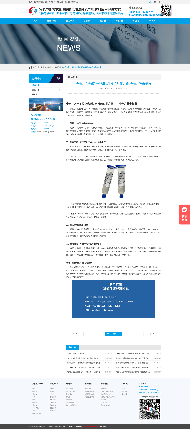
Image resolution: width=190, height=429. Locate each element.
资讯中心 (135, 21)
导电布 (68, 397)
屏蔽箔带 (69, 400)
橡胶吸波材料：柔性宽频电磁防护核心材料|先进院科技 (85, 363)
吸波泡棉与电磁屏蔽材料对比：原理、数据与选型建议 (134, 363)
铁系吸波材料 (89, 394)
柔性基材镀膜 (52, 21)
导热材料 (119, 21)
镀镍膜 (34, 400)
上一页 (75, 334)
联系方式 (152, 21)
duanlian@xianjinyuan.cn (45, 132)
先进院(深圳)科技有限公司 (38, 426)
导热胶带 (104, 402)
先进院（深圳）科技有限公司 (77, 353)
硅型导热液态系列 (107, 391)
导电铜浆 (53, 402)
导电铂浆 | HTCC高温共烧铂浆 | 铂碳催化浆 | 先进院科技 (86, 367)
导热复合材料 (105, 405)
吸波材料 (103, 21)
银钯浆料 (53, 400)
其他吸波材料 (89, 397)
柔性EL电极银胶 (93, 229)
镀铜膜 (34, 394)
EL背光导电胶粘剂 (76, 267)
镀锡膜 (34, 402)
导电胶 (52, 389)
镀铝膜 (34, 405)
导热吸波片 (104, 400)
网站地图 (103, 426)
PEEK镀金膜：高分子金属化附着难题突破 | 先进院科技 (135, 353)
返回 (114, 334)
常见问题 (35, 90)
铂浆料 (52, 394)
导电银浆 (53, 405)
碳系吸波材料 (89, 391)
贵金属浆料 (70, 21)
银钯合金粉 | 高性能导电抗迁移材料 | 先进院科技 (132, 367)
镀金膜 (34, 389)
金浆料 (52, 391)
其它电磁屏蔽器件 (72, 405)
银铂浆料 (53, 397)
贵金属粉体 (54, 411)
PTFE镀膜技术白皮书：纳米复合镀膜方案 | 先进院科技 (86, 358)
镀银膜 (34, 391)
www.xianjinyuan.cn (62, 426)
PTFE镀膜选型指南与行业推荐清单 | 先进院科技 (83, 372)
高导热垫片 (104, 389)
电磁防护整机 (70, 402)
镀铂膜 (34, 397)
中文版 (149, 2)
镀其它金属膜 (37, 413)
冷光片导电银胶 (148, 112)
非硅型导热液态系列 (108, 397)
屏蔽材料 (87, 21)
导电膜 (34, 411)
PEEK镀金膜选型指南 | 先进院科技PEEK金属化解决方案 (135, 372)
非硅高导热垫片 (106, 394)
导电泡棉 (69, 394)
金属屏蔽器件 (70, 391)
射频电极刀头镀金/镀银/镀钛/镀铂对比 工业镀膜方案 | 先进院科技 (138, 358)
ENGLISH (157, 2)
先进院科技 (86, 147)
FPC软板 (35, 408)
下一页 (152, 334)
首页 (35, 21)
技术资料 (35, 94)
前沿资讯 (58, 67)
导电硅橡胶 (69, 389)
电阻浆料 (53, 408)
